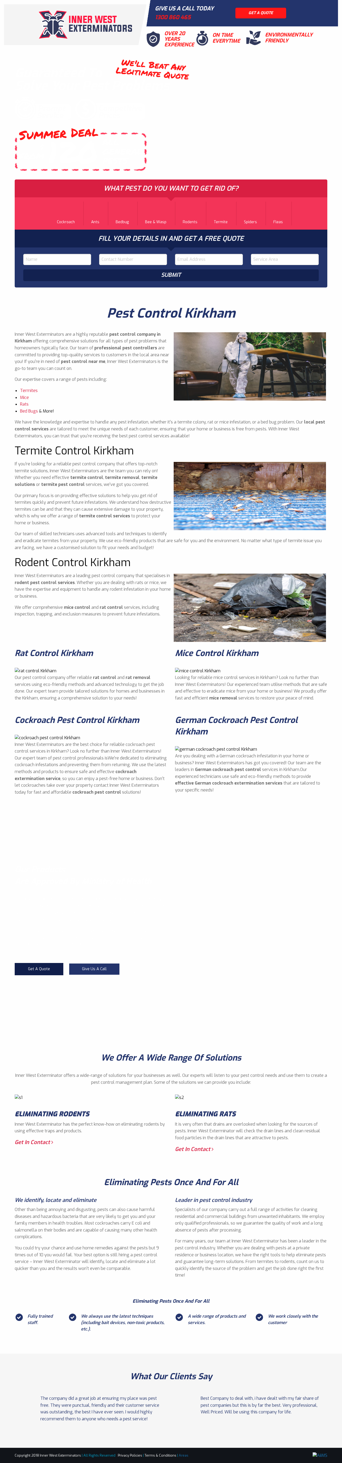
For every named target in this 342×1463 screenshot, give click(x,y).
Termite (221, 222)
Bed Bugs (29, 411)
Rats (24, 404)
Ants (95, 222)
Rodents (190, 222)
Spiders (250, 222)
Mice (24, 397)
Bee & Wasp (155, 222)
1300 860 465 (173, 17)
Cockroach (66, 222)
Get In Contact (33, 1142)
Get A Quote (39, 969)
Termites (29, 390)
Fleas (278, 222)
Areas (183, 1455)
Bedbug (122, 222)
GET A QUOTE (260, 12)
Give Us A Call (94, 969)
